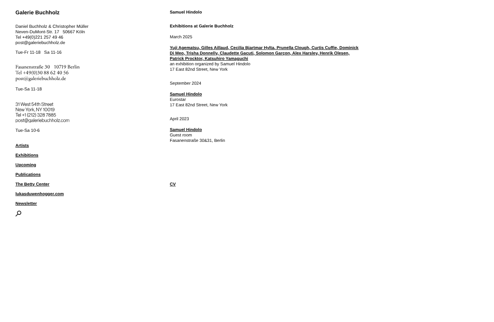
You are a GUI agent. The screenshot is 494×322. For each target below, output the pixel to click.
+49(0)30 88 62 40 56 (46, 73)
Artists (22, 145)
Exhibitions (26, 155)
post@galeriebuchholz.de (40, 43)
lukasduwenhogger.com (39, 194)
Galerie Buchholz (37, 12)
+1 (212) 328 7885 (44, 113)
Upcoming (25, 165)
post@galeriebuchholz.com (43, 119)
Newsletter (26, 203)
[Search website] (18, 215)
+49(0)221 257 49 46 (42, 37)
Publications (28, 174)
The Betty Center (32, 184)
